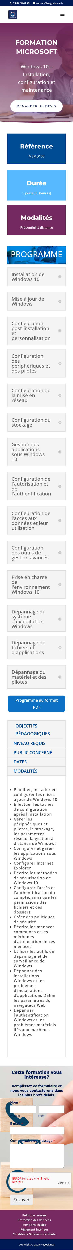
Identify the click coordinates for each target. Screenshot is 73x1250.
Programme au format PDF (36, 703)
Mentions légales (34, 1225)
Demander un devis (36, 106)
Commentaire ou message (32, 1141)
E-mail (16, 1124)
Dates (20, 762)
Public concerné (33, 752)
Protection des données (34, 1220)
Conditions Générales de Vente (34, 1234)
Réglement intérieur (34, 1229)
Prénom (15, 1115)
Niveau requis (30, 743)
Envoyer (21, 1199)
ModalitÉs (26, 771)
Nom (15, 1102)
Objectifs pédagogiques (32, 730)
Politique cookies (34, 1215)
